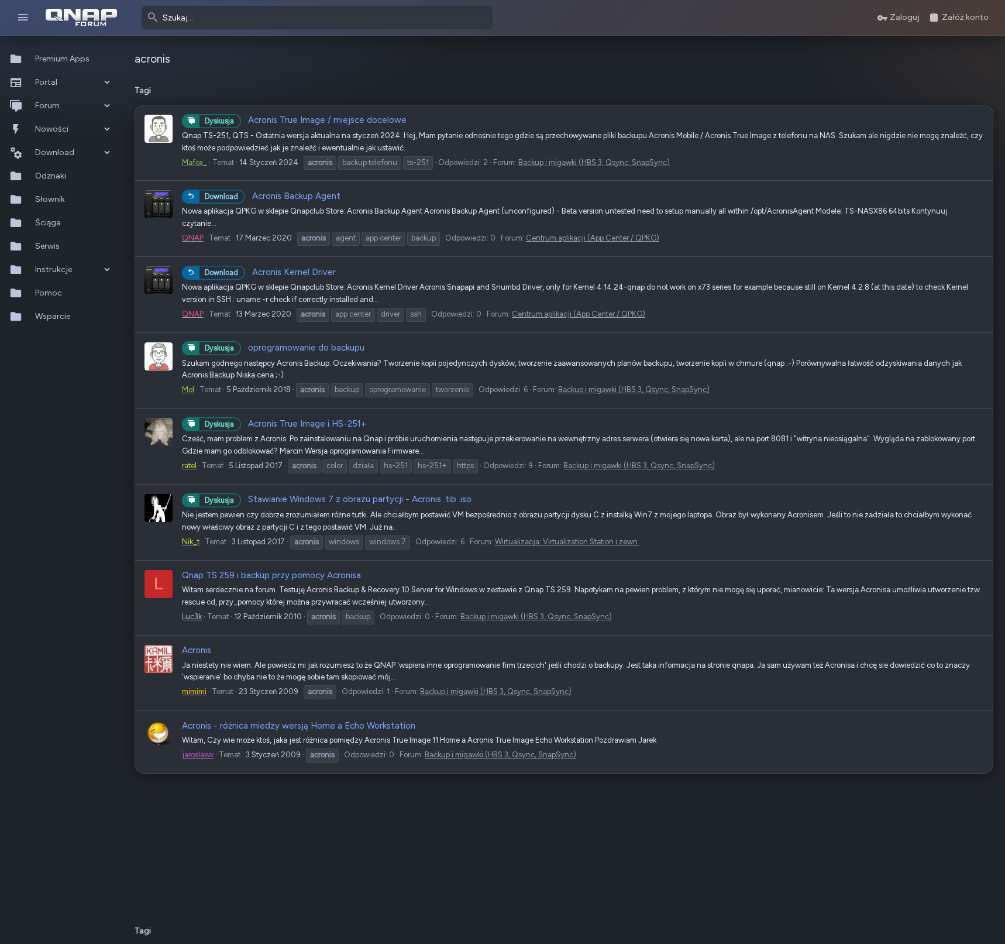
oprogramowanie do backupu (284, 347)
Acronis (196, 650)
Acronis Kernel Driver (270, 272)
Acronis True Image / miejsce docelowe (306, 120)
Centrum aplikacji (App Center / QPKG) (592, 238)
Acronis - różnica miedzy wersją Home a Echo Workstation (298, 725)
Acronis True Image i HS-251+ (285, 423)
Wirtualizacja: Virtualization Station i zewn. (567, 541)
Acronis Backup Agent (272, 196)
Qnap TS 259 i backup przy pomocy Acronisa (271, 575)
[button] (23, 18)
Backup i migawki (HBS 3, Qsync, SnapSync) (594, 162)
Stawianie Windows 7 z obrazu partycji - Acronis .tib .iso (338, 499)
